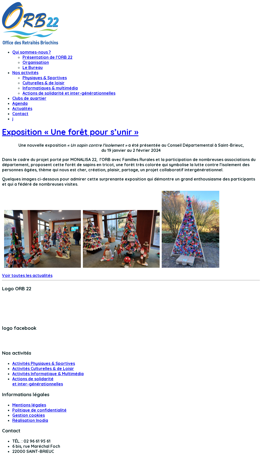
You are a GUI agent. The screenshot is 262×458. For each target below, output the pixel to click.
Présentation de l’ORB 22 (47, 57)
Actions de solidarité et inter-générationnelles (69, 93)
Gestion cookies (28, 415)
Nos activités (25, 72)
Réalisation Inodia (30, 420)
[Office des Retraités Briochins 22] (30, 42)
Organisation (36, 62)
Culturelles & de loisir (43, 82)
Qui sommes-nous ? (31, 52)
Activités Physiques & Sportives (43, 363)
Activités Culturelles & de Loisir (43, 368)
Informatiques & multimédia (50, 88)
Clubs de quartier (29, 98)
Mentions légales (29, 404)
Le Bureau (33, 67)
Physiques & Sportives (45, 77)
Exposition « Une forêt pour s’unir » (70, 132)
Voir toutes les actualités (27, 275)
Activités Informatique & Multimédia (48, 373)
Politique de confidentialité (39, 410)
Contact (20, 113)
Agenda (20, 103)
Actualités (22, 108)
